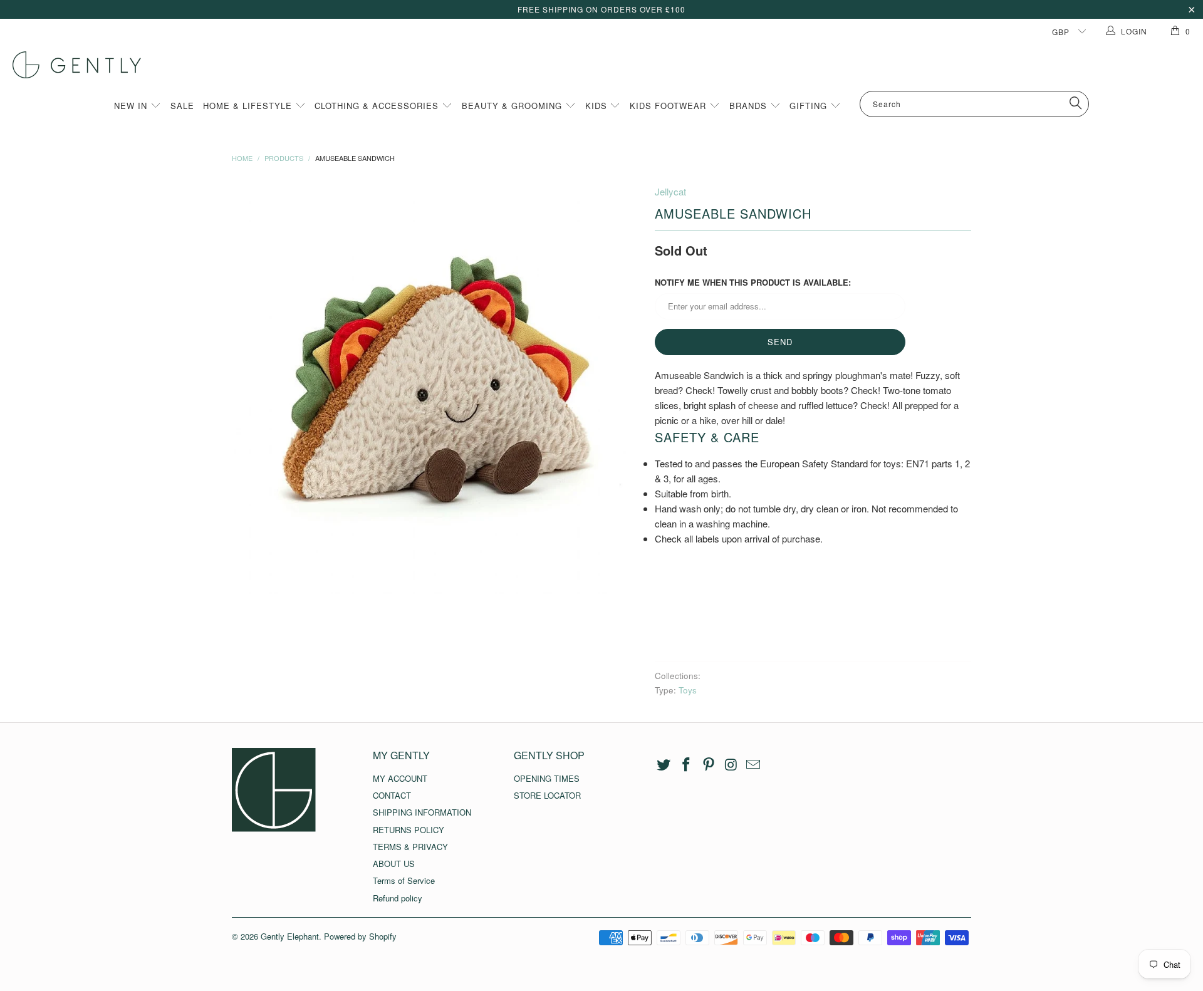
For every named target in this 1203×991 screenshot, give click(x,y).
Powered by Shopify (360, 936)
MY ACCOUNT (400, 778)
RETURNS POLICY (408, 830)
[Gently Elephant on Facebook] (686, 764)
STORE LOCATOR (547, 795)
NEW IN (132, 106)
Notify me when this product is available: (753, 282)
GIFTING (809, 106)
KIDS (597, 106)
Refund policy (397, 898)
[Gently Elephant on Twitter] (664, 764)
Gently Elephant (290, 936)
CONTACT (392, 795)
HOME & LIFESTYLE (249, 106)
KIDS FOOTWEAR (669, 106)
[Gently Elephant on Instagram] (731, 764)
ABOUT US (394, 863)
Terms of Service (404, 880)
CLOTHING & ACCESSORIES (378, 106)
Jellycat (670, 191)
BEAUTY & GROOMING (513, 106)
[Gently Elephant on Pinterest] (708, 764)
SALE (182, 106)
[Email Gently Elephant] (753, 764)
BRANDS (749, 106)
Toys (688, 690)
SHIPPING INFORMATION (422, 812)
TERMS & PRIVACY (410, 847)
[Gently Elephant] (608, 65)
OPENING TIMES (547, 778)
